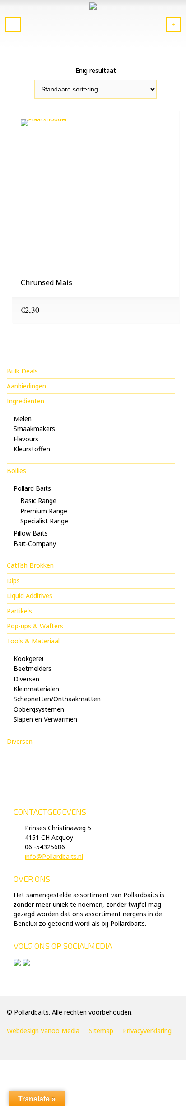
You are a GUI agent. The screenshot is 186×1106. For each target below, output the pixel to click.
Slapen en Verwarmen (45, 719)
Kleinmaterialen (36, 689)
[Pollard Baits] (93, 25)
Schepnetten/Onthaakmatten (57, 698)
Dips (13, 580)
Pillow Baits (31, 533)
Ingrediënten (25, 401)
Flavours (26, 439)
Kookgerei (28, 658)
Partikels (19, 611)
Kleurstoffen (32, 449)
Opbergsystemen (39, 709)
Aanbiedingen (26, 386)
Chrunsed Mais (46, 282)
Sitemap (101, 1030)
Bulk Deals (22, 371)
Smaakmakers (34, 428)
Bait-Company (35, 543)
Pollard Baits (32, 488)
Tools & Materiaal (33, 641)
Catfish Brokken (30, 565)
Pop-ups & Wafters (35, 626)
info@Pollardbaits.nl (54, 856)
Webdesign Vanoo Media (43, 1030)
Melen (23, 418)
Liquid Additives (29, 595)
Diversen (26, 679)
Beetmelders (32, 668)
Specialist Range (44, 521)
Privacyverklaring (147, 1030)
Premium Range (43, 511)
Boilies (16, 470)
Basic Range (38, 500)
